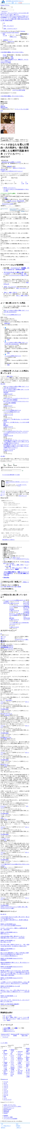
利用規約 (18, 1126)
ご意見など (18, 1127)
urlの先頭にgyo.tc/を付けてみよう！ (15, 1)
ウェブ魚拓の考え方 (6, 1126)
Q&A (17, 1124)
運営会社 (3, 1127)
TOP (2, 1124)
